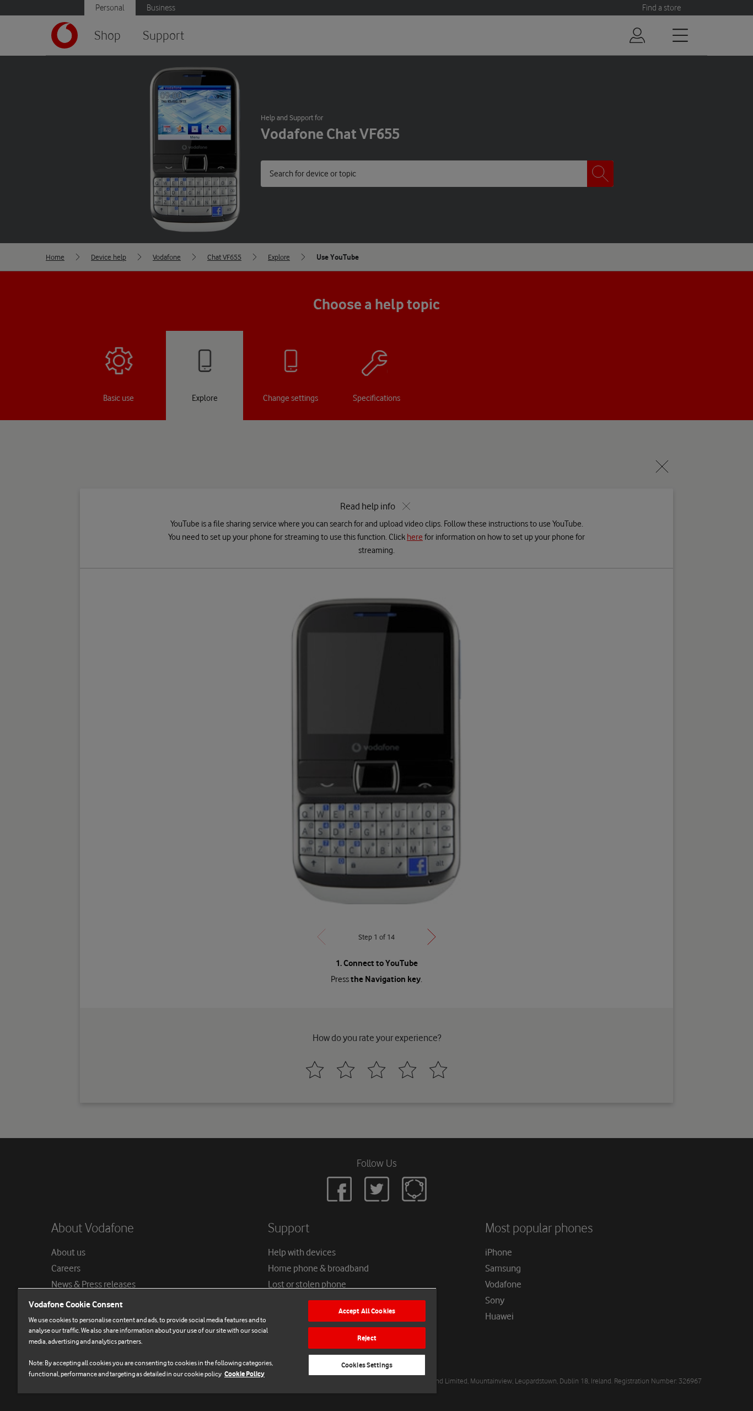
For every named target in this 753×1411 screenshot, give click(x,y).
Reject (366, 1338)
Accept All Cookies (366, 1311)
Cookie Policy (244, 1374)
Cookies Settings (366, 1365)
